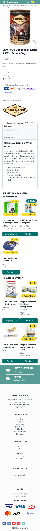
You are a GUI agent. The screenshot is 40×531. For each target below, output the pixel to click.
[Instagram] (9, 523)
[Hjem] (3, 6)
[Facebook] (4, 523)
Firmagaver (20, 458)
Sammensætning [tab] (9, 137)
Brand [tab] (6, 134)
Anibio (4, 351)
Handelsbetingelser (20, 496)
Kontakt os (20, 419)
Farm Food (5, 308)
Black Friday (20, 456)
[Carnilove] (15, 110)
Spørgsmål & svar (20, 426)
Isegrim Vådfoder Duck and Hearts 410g (28, 347)
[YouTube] (14, 523)
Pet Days (20, 453)
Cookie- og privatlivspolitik (20, 494)
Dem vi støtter (20, 461)
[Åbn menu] (4, 2)
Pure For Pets (24, 226)
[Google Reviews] (19, 523)
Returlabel (20, 429)
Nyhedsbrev (20, 434)
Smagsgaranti (20, 424)
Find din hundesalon (20, 475)
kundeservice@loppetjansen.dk (20, 405)
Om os (20, 446)
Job (20, 448)
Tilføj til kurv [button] (29, 234)
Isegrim (22, 312)
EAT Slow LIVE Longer (9, 226)
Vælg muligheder (11, 234)
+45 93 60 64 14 (20, 402)
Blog (20, 451)
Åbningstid (20, 422)
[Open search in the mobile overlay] (28, 2)
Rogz (3, 264)
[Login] (37, 2)
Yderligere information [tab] (11, 130)
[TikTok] (23, 523)
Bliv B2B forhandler (20, 431)
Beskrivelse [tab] (8, 126)
